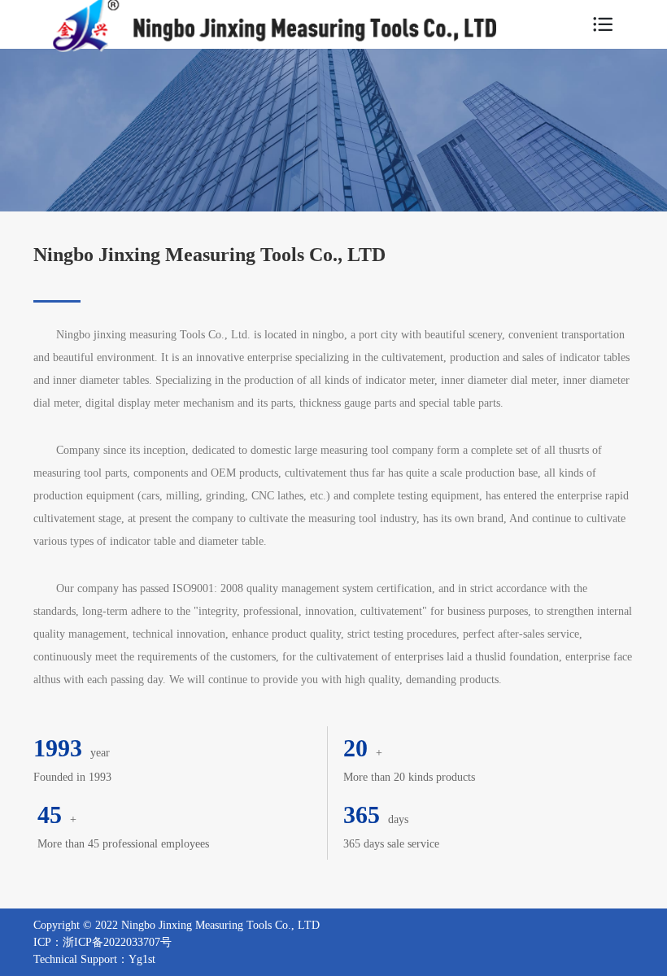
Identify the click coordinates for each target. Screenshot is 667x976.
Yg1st (142, 959)
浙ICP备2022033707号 (117, 942)
